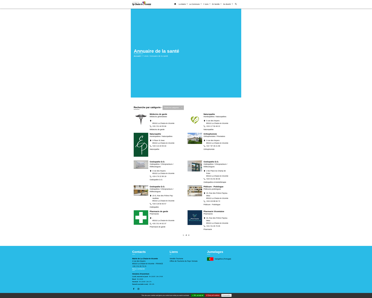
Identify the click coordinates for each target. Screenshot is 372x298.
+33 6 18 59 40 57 (159, 204)
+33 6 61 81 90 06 (213, 179)
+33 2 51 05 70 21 (139, 266)
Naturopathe (209, 114)
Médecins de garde (158, 114)
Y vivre (145, 56)
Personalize (226, 295)
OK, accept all (198, 295)
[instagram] (139, 288)
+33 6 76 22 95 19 (159, 176)
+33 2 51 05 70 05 (213, 226)
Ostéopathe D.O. (157, 162)
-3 (188, 235)
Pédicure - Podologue (213, 187)
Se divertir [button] (227, 4)
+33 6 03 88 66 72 (213, 201)
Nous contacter (138, 269)
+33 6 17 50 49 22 (213, 126)
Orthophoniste (210, 134)
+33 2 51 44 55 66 (159, 126)
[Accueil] (144, 4)
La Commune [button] (194, 4)
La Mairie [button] (182, 4)
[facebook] (134, 288)
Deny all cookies (213, 295)
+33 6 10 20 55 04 (159, 146)
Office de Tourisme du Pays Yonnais (184, 261)
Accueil (137, 56)
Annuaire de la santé (159, 56)
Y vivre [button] (206, 4)
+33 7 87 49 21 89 (213, 146)
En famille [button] (216, 4)
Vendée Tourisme (176, 259)
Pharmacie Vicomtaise (214, 211)
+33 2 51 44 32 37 (159, 223)
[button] (175, 4)
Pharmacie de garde (159, 211)
